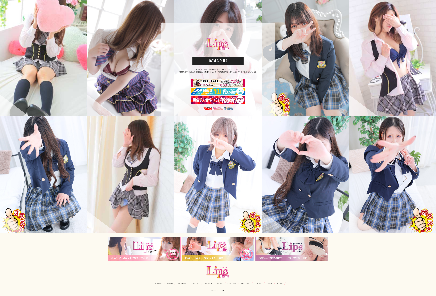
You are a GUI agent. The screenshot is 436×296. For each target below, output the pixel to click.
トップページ (157, 284)
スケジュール (195, 284)
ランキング (208, 284)
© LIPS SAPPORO (218, 290)
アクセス (269, 284)
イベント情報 (231, 284)
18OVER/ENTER (218, 60)
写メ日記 (219, 284)
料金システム (245, 284)
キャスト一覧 (181, 284)
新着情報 (170, 284)
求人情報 (280, 284)
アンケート (257, 284)
